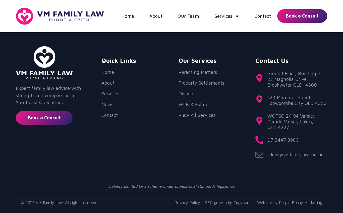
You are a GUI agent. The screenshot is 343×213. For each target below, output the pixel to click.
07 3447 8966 (282, 140)
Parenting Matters (198, 72)
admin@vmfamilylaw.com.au (295, 154)
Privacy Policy (187, 202)
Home (128, 16)
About (155, 16)
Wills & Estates (194, 104)
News (107, 104)
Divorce (186, 93)
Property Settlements (201, 83)
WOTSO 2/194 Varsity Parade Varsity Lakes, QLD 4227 (291, 121)
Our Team (188, 16)
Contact (263, 16)
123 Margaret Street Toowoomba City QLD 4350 (297, 100)
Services (223, 16)
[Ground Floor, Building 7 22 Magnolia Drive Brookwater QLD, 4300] (259, 78)
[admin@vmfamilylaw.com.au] (259, 155)
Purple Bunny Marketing (300, 202)
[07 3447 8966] (259, 140)
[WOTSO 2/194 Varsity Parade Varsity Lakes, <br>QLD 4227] (259, 121)
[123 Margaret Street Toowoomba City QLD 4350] (259, 99)
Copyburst (243, 202)
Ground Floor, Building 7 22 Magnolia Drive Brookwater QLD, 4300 (293, 79)
